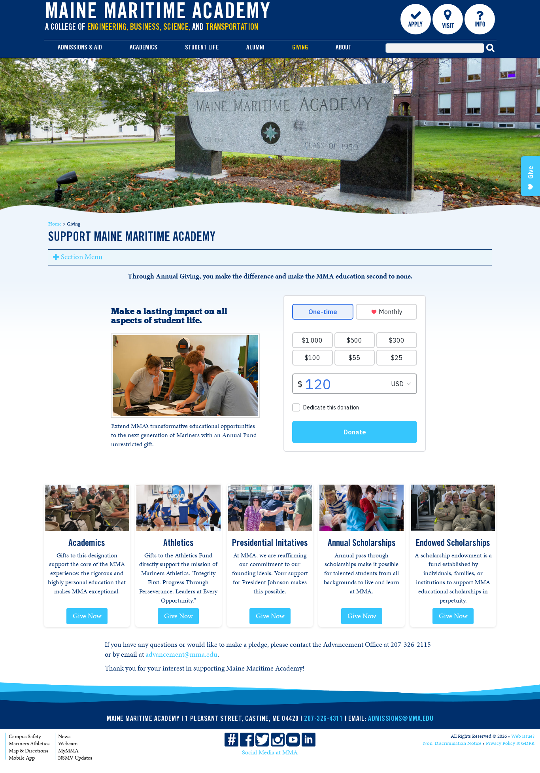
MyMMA (68, 750)
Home (55, 223)
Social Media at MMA (270, 752)
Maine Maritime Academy (158, 13)
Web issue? (522, 736)
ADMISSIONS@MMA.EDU (400, 719)
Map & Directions (28, 750)
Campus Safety (25, 736)
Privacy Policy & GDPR (510, 743)
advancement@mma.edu (181, 654)
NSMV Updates (75, 758)
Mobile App (22, 758)
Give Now (87, 616)
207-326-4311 (323, 719)
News (64, 736)
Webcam (67, 743)
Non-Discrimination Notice (452, 743)
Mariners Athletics (29, 743)
